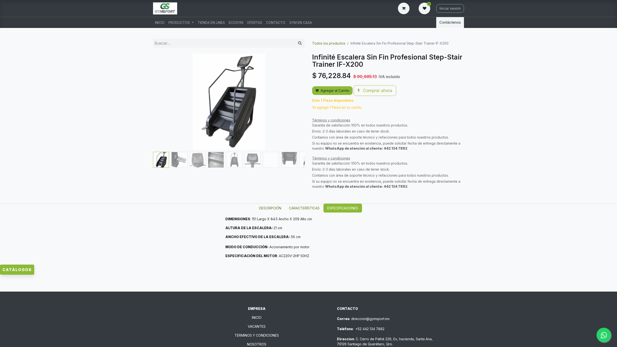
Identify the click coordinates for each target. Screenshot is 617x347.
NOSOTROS (256, 344)
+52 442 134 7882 (369, 329)
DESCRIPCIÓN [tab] (270, 208)
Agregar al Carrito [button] (335, 90)
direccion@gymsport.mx (370, 319)
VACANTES (257, 326)
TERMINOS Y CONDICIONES (257, 335)
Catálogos (17, 269)
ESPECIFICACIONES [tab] (342, 208)
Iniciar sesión (450, 8)
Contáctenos (450, 22)
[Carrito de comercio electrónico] (405, 8)
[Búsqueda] (300, 43)
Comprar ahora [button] (377, 90)
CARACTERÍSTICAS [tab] (304, 208)
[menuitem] (160, 22)
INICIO (257, 317)
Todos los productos (328, 43)
